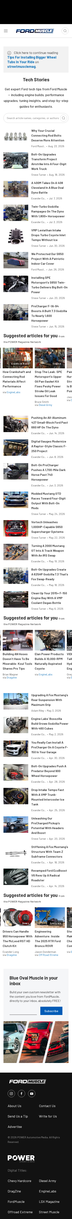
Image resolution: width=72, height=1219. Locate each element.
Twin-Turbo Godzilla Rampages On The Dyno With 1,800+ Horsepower (48, 211)
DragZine (14, 1191)
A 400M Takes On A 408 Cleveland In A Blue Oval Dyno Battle (47, 187)
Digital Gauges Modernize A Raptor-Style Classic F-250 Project (48, 446)
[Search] (63, 118)
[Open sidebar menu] (5, 30)
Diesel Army (45, 404)
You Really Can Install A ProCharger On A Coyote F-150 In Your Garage (49, 747)
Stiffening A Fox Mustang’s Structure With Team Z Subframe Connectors (49, 851)
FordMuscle (16, 1201)
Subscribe (51, 1011)
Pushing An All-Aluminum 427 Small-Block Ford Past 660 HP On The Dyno (49, 422)
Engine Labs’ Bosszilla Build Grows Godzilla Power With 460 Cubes (49, 723)
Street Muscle (49, 1212)
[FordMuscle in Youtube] (31, 1093)
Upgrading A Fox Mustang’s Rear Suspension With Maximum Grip (49, 699)
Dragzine (12, 677)
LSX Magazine (49, 1201)
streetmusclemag (21, 66)
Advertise (15, 1126)
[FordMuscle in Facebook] (21, 1093)
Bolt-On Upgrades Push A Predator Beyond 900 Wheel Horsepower (48, 770)
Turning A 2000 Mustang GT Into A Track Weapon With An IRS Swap (48, 550)
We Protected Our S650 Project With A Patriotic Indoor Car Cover (47, 258)
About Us (14, 1106)
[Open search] (65, 30)
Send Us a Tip (18, 1116)
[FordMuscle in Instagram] (11, 1093)
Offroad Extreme (20, 1212)
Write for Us (48, 1116)
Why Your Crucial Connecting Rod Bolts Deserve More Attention (47, 135)
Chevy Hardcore (19, 1181)
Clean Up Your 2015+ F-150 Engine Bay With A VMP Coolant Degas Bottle (49, 597)
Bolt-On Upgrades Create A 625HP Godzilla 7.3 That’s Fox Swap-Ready (49, 574)
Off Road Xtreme (48, 954)
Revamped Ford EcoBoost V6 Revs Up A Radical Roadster (49, 875)
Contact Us (47, 1106)
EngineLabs (13, 392)
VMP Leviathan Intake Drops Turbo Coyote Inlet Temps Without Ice (48, 235)
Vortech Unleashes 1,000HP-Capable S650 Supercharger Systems (47, 526)
